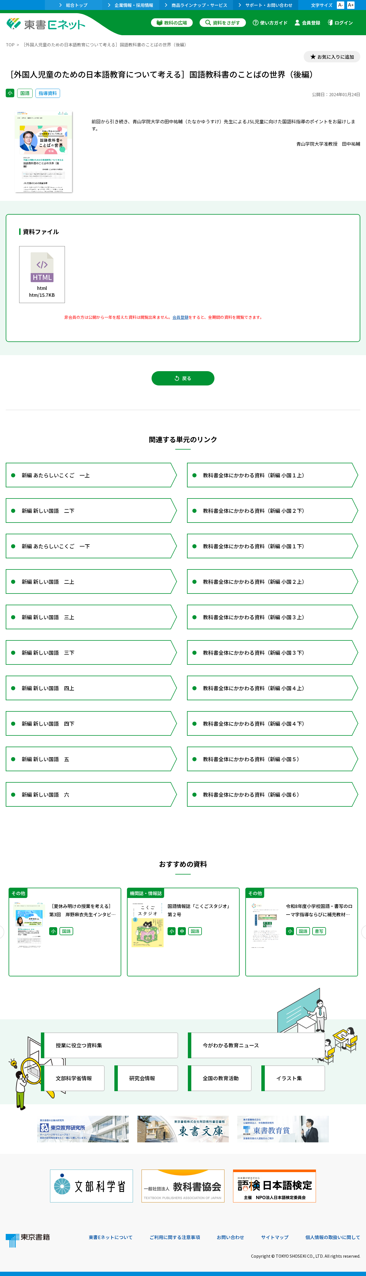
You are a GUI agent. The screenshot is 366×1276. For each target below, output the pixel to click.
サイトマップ (275, 1237)
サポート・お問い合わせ (269, 5)
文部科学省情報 (74, 1078)
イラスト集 (289, 1078)
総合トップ (76, 5)
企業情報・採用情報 (134, 5)
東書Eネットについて (111, 1237)
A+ (351, 5)
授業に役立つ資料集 (79, 1045)
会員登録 (311, 22)
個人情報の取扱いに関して (332, 1237)
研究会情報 (142, 1078)
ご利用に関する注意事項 (175, 1237)
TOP (10, 44)
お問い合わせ (230, 1237)
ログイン (344, 22)
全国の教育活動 (221, 1078)
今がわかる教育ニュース (231, 1045)
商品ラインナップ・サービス (199, 5)
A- (340, 5)
